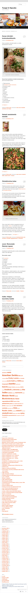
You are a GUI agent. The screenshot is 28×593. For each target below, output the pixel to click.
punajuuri (7, 405)
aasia (17, 107)
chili (22, 375)
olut (7, 108)
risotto (18, 408)
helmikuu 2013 (5, 561)
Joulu (3, 381)
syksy (22, 413)
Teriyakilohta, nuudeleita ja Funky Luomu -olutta (12, 461)
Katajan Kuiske (11, 387)
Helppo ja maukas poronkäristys (9, 468)
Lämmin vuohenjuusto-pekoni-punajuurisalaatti (12, 492)
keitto (22, 387)
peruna (19, 403)
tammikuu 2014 (5, 552)
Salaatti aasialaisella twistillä (8, 498)
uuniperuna (19, 415)
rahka (13, 405)
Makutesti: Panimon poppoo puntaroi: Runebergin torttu (14, 442)
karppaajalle (5, 384)
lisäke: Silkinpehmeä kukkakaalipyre (9, 489)
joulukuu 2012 (5, 564)
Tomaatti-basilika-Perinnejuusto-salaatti (10, 451)
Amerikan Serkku (19, 237)
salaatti (6, 175)
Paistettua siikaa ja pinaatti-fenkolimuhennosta (12, 475)
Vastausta (20, 238)
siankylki (5, 413)
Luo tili (3, 576)
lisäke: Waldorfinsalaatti (7, 479)
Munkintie (6, 398)
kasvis (20, 174)
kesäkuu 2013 (5, 557)
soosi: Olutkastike (6, 508)
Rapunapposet (5, 511)
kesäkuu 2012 (5, 571)
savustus (23, 410)
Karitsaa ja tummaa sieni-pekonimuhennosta (11, 486)
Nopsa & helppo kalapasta (7, 505)
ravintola (4, 408)
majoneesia (6, 258)
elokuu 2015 (4, 542)
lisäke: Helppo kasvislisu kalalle (8, 298)
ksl (12, 389)
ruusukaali (14, 410)
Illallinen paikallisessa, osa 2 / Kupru (10, 456)
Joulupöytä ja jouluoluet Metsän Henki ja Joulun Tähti (13, 482)
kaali (13, 381)
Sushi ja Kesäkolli (6, 484)
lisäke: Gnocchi (5, 472)
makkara (10, 393)
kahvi (16, 381)
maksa (14, 392)
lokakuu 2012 (5, 567)
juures (5, 381)
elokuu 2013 (4, 555)
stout (19, 413)
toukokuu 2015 (5, 545)
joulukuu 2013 (5, 554)
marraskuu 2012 (5, 565)
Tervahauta (5, 415)
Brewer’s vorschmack (6, 494)
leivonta (16, 389)
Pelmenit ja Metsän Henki (7, 485)
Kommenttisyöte (5, 580)
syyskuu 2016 (5, 536)
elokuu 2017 (4, 529)
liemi (21, 389)
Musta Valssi (14, 399)
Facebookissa (13, 27)
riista (15, 408)
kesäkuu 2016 (5, 538)
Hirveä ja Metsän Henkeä (7, 506)
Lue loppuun (5, 104)
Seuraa (4, 429)
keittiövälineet (17, 387)
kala (24, 237)
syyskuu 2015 (5, 541)
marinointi (4, 108)
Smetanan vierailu (6, 504)
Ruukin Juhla (7, 410)
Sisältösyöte (4, 579)
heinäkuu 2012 (5, 569)
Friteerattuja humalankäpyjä (8, 452)
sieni (9, 175)
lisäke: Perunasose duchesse (8, 495)
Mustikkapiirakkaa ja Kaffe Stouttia (9, 439)
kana (20, 107)
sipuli (16, 413)
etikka (6, 378)
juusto (9, 381)
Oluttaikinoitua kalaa (9, 181)
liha (23, 389)
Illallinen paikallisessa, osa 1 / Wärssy (10, 458)
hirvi (19, 378)
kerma (3, 389)
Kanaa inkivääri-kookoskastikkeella (8, 37)
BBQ (19, 375)
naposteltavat (6, 401)
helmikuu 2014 (5, 551)
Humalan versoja (5, 459)
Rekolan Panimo (5, 27)
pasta (14, 403)
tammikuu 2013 (5, 562)
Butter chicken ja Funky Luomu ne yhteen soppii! (12, 443)
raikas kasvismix (22, 189)
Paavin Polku (16, 401)
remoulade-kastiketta (7, 190)
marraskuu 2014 (5, 549)
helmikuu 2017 (5, 532)
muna (16, 396)
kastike (17, 291)
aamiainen (4, 372)
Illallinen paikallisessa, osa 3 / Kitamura (10, 455)
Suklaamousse (5, 466)
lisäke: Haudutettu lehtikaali (8, 473)
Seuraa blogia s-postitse (8, 420)
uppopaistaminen (14, 238)
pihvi (22, 403)
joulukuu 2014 (5, 548)
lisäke (3, 175)
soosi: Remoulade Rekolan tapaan (8, 245)
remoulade (8, 238)
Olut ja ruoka (8, 107)
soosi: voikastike (5, 476)
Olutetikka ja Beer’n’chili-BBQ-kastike (10, 449)
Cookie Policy (4, 587)
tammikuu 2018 (5, 528)
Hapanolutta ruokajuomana (7, 438)
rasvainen (4, 238)
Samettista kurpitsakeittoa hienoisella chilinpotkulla (13, 445)
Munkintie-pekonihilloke (7, 481)
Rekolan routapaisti (6, 478)
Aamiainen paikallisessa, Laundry (9, 453)
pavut (16, 403)
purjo (10, 405)
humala (22, 378)
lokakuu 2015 (5, 539)
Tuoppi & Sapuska (9, 8)
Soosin (10, 225)
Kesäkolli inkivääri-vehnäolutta (10, 84)
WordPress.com (5, 582)
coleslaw (3, 378)
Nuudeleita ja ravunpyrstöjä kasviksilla (10, 462)
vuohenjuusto (4, 417)
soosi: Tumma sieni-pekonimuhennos (10, 488)
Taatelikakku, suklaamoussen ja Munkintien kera (12, 465)
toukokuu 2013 (5, 558)
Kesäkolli (23, 107)
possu (3, 405)
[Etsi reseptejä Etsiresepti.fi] (7, 514)
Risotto (3, 509)
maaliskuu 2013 (5, 559)
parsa (11, 403)
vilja (22, 415)
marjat (23, 392)
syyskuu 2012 (5, 568)
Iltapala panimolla (6, 463)
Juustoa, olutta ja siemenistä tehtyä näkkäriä (11, 491)
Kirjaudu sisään (5, 577)
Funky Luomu (13, 378)
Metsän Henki (8, 395)
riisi (12, 408)
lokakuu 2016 (5, 535)
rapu (15, 405)
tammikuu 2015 (5, 546)
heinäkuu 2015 (5, 544)
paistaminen (5, 403)
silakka (14, 413)
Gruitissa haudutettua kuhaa (8, 441)
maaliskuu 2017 (5, 531)
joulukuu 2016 (5, 534)
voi (23, 415)
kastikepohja (18, 384)
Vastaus (12, 175)
